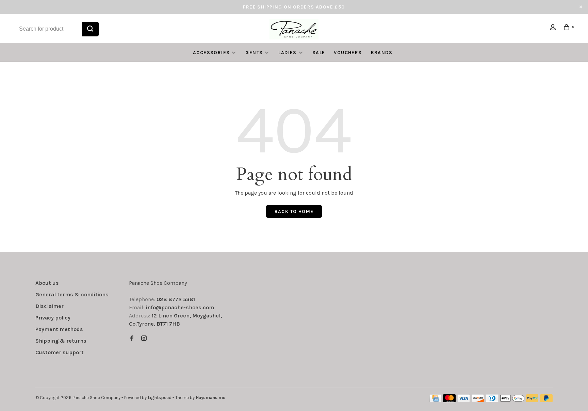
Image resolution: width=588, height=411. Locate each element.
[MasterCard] (449, 400)
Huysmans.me (210, 397)
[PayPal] (532, 400)
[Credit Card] (435, 400)
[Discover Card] (478, 400)
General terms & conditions (72, 294)
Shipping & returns (60, 341)
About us (47, 283)
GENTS (254, 52)
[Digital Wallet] (512, 400)
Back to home (294, 211)
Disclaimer (49, 306)
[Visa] (463, 400)
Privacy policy (52, 317)
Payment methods (59, 329)
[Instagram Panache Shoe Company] (144, 338)
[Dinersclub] (492, 400)
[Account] (554, 28)
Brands (381, 52)
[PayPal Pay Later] (546, 400)
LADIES (287, 52)
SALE (318, 52)
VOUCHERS (348, 52)
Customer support (59, 352)
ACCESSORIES (211, 52)
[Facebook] (131, 338)
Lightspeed (160, 397)
